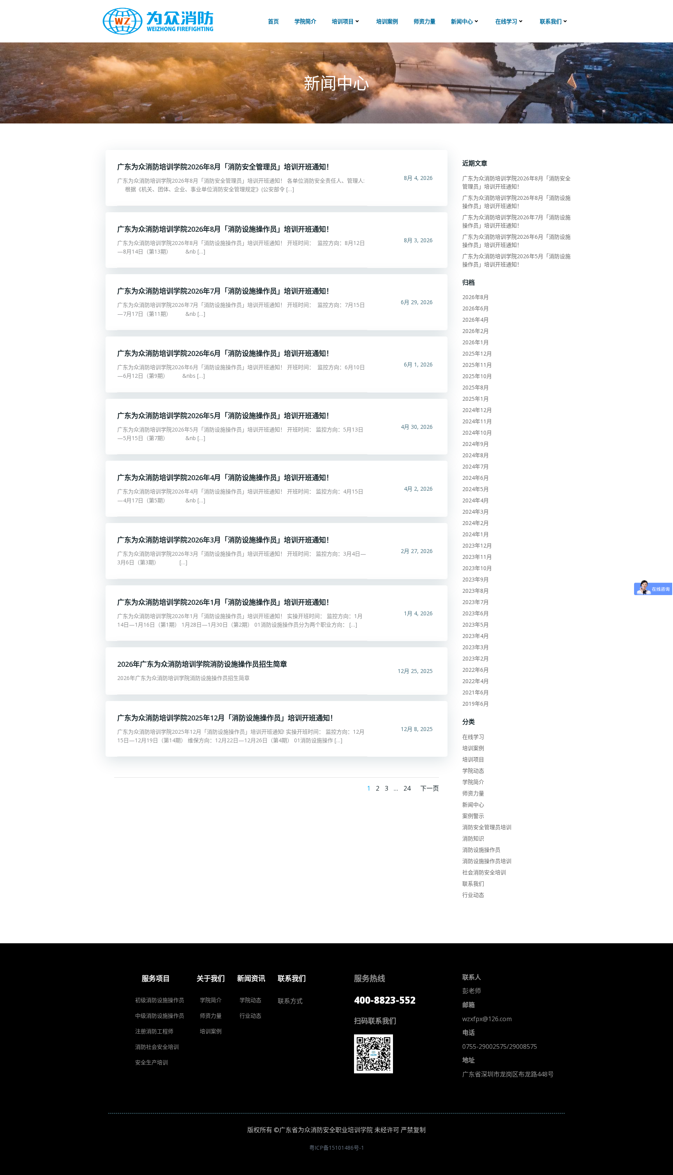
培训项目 (343, 21)
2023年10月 (477, 568)
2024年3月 (475, 511)
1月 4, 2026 (418, 613)
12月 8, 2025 (417, 729)
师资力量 (424, 21)
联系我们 (551, 21)
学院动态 (473, 770)
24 (406, 788)
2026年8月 (475, 297)
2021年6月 (475, 692)
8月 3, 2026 (418, 240)
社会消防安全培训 (484, 872)
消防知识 (473, 838)
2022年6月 (475, 669)
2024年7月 (475, 466)
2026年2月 (475, 331)
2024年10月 (477, 432)
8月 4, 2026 (418, 177)
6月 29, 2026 (417, 302)
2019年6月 (475, 703)
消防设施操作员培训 (486, 861)
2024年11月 (477, 421)
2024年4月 (475, 500)
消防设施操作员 (481, 849)
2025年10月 (477, 376)
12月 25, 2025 (415, 671)
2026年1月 (475, 342)
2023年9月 (475, 579)
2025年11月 (477, 364)
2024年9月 (475, 443)
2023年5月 (475, 624)
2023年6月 (475, 613)
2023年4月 (475, 635)
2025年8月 (475, 387)
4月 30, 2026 (417, 426)
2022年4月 (475, 681)
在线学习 (506, 21)
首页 (273, 21)
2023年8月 (475, 590)
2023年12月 (477, 545)
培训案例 (387, 21)
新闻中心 (462, 21)
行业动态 (473, 894)
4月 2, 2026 (418, 488)
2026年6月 (475, 308)
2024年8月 (475, 455)
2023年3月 (475, 647)
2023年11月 (477, 556)
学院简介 (305, 21)
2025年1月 (475, 398)
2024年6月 (475, 477)
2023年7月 (475, 602)
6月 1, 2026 (418, 364)
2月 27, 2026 (417, 551)
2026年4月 (475, 319)
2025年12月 (477, 353)
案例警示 (473, 815)
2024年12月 (477, 410)
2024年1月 (475, 534)
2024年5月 (475, 489)
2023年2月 (475, 658)
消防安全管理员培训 (486, 827)
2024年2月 (475, 523)
